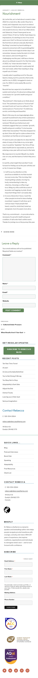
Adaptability (8, 464)
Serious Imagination (10, 401)
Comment (7, 255)
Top (36, 675)
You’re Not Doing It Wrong (12, 376)
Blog (6, 448)
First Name (8, 569)
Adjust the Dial (8, 389)
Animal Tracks (8, 393)
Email (5, 292)
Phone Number (9, 599)
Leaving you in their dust (11, 397)
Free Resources (9, 469)
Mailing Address (9, 592)
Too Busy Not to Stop (10, 380)
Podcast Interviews (11, 452)
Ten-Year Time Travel (10, 363)
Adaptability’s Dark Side (11, 384)
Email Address (9, 561)
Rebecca (21, 10)
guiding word (9, 232)
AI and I (5, 368)
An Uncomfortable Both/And (13, 372)
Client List (7, 473)
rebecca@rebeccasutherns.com (14, 421)
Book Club (8, 456)
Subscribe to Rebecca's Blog (19, 350)
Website (6, 301)
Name (5, 284)
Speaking (7, 460)
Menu (20, 2)
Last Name (8, 577)
